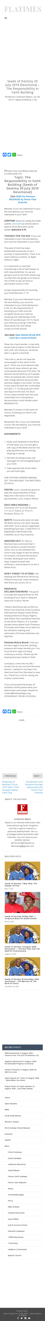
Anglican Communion (17, 1249)
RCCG (10, 1201)
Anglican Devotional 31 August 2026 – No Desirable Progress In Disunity (21, 1062)
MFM (7, 1109)
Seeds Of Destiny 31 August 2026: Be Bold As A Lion (20, 1070)
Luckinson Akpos (23, 96)
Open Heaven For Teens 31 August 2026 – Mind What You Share (22, 1079)
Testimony (13, 1243)
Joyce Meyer (13, 1219)
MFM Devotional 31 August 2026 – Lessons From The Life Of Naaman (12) (22, 1054)
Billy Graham (14, 1207)
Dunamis (8, 1134)
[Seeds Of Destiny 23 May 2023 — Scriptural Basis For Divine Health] (22, 902)
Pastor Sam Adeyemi (17, 1182)
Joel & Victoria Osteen (17, 1225)
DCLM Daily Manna (13, 1116)
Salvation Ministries (17, 1164)
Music (10, 1188)
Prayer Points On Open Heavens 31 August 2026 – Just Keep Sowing (20, 1087)
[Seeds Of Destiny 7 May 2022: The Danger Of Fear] (22, 871)
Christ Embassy (15, 1152)
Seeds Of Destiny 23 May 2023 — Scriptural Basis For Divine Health (21, 917)
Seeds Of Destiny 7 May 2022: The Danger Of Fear (21, 884)
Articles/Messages (16, 1195)
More (7, 1146)
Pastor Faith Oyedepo (17, 1176)
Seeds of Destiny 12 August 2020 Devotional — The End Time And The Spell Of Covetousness (22, 949)
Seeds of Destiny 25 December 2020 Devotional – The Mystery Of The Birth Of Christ (22, 981)
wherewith (17, 223)
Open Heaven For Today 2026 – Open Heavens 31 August (22, 1314)
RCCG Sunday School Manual (17, 1128)
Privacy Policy (21, 1311)
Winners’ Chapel (12, 1122)
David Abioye (14, 1170)
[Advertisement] (22, 47)
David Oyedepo (14, 1158)
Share (19, 155)
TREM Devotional (15, 1237)
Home (7, 1097)
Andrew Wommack (16, 1213)
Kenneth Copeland (16, 1231)
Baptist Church (14, 1255)
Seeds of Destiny (23, 99)
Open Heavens (11, 1103)
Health (8, 1140)
